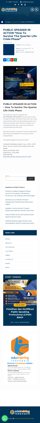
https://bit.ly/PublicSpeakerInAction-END (17, 157)
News (7, 267)
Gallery (7, 255)
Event (18, 22)
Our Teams (9, 251)
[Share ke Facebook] (4, 60)
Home (13, 22)
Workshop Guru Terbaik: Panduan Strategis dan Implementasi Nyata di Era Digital (19, 202)
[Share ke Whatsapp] (15, 60)
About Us (8, 243)
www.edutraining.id (19, 381)
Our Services (9, 247)
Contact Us (9, 259)
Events (7, 263)
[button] (4, 418)
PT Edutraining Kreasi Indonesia (24, 418)
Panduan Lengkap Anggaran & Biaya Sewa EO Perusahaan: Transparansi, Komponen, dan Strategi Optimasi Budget (20, 193)
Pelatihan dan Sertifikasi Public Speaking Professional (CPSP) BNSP (20, 313)
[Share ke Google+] (11, 60)
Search (7, 176)
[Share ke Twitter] (8, 60)
